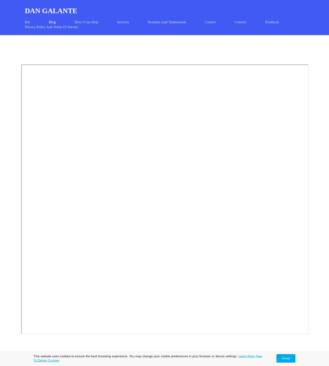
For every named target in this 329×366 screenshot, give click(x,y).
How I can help (86, 22)
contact (210, 22)
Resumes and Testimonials (167, 22)
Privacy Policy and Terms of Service (51, 27)
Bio (27, 22)
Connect (240, 22)
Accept (286, 358)
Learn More (246, 356)
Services (123, 22)
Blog (52, 22)
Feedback (272, 22)
